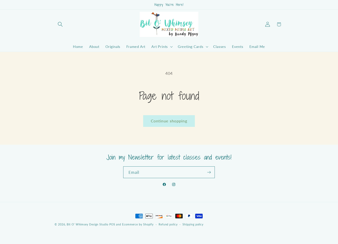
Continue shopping (169, 121)
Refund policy (168, 224)
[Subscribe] (209, 172)
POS (112, 224)
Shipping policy (192, 224)
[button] (60, 24)
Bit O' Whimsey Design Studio (87, 224)
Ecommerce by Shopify (138, 224)
